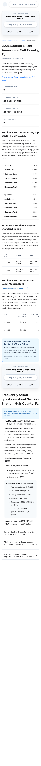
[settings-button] (5, 4)
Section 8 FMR (13, 41)
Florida (22, 41)
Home (4, 41)
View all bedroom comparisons (14, 288)
